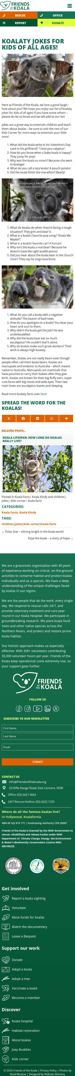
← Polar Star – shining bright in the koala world (32, 532)
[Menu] (69, 6)
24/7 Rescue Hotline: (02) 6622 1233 (31, 802)
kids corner (18, 501)
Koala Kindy (39, 497)
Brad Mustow (18, 1074)
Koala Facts (22, 497)
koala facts (35, 501)
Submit (37, 762)
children (59, 497)
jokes (5, 501)
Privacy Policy (48, 1070)
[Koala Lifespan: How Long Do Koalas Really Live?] (37, 463)
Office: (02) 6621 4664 (22, 795)
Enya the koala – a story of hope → (50, 538)
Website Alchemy (54, 1074)
